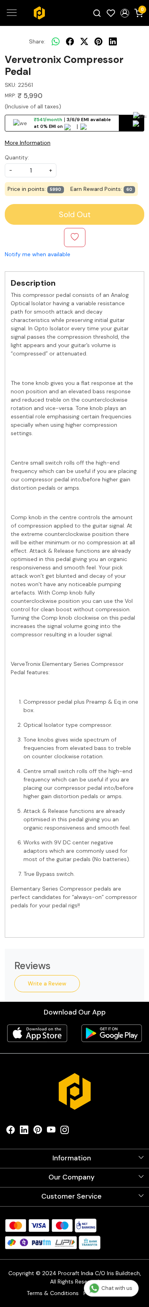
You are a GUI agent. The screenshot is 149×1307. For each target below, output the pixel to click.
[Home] (39, 12)
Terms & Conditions (53, 1293)
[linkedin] (113, 41)
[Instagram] (65, 1131)
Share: (37, 41)
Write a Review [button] (47, 983)
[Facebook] (11, 1131)
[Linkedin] (24, 1131)
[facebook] (70, 41)
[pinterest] (98, 41)
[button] (125, 13)
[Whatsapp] (55, 41)
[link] (97, 12)
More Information (27, 142)
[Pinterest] (38, 1131)
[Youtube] (51, 1131)
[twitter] (84, 41)
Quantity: (17, 157)
